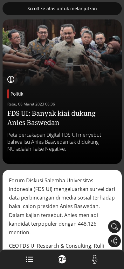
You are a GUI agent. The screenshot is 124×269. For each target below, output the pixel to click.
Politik (16, 94)
